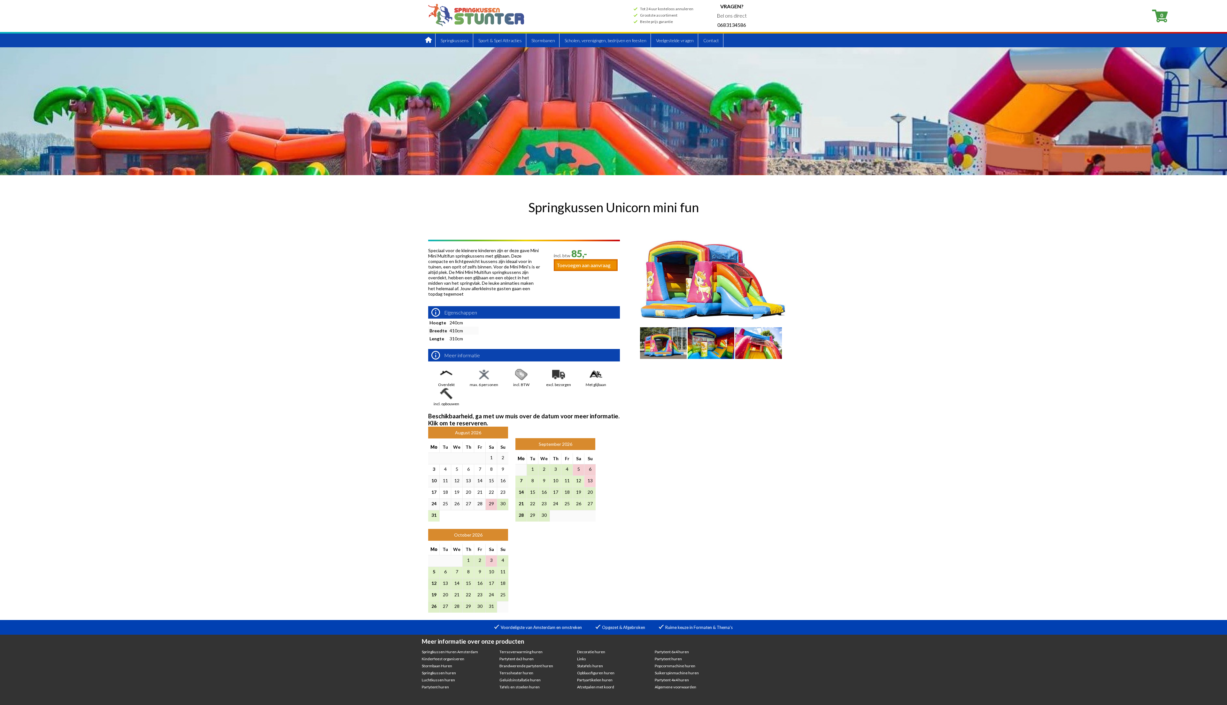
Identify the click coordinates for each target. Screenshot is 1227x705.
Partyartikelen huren (595, 680)
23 (502, 492)
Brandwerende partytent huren (526, 665)
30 (502, 503)
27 (468, 503)
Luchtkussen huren (438, 680)
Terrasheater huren (516, 672)
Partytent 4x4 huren (672, 680)
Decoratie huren (591, 651)
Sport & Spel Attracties (500, 40)
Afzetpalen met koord (595, 687)
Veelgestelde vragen (675, 40)
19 (456, 492)
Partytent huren (435, 687)
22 (491, 492)
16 (502, 480)
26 (456, 503)
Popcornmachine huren (675, 665)
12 (456, 480)
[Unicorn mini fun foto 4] (758, 357)
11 (445, 480)
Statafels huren (590, 665)
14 (479, 480)
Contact (711, 40)
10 (433, 480)
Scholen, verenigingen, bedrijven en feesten (605, 40)
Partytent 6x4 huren (672, 651)
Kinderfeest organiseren (443, 658)
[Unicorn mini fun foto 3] (711, 357)
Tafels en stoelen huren (519, 687)
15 (491, 480)
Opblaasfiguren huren (595, 672)
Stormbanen (543, 40)
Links (581, 658)
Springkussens (455, 40)
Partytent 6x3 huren (516, 658)
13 (468, 480)
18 (445, 492)
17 (433, 492)
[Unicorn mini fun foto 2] (663, 357)
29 (491, 503)
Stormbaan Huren (437, 665)
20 (468, 492)
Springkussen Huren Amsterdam (450, 651)
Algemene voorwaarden (675, 687)
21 (479, 492)
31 (433, 515)
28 (479, 503)
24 (433, 503)
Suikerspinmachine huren (677, 672)
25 (445, 503)
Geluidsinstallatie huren (520, 680)
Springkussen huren (439, 672)
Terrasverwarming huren (521, 651)
